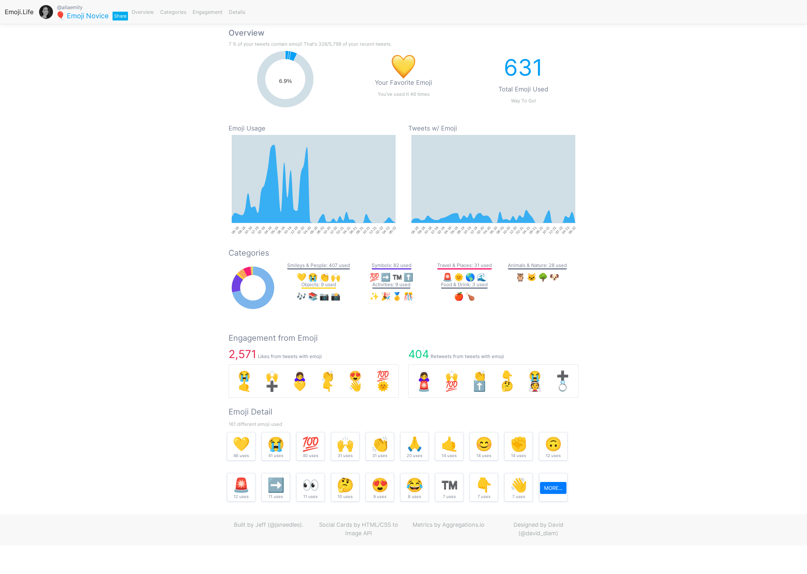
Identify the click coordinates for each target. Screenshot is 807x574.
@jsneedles (285, 524)
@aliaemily (70, 7)
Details (237, 12)
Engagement (208, 12)
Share (120, 16)
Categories (173, 12)
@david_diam (538, 533)
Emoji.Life (19, 12)
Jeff (260, 524)
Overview (142, 12)
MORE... (553, 488)
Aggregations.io (463, 524)
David (555, 524)
